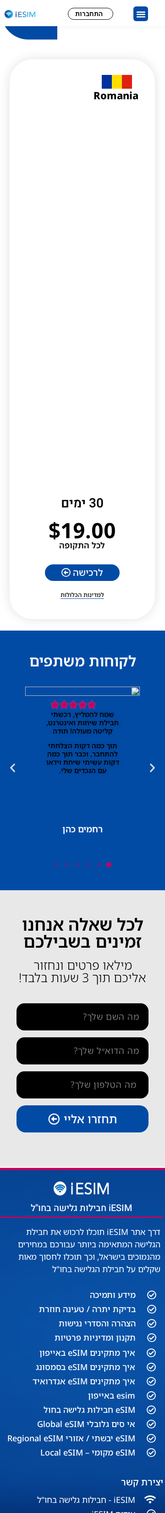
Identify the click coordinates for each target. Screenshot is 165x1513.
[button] (140, 13)
